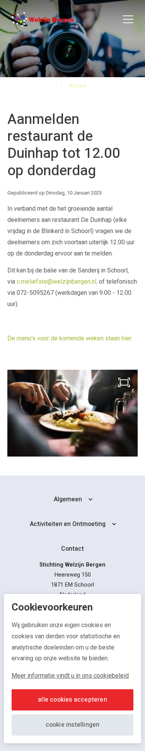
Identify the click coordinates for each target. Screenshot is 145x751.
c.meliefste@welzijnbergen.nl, (57, 281)
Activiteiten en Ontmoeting (68, 524)
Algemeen (68, 499)
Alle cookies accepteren (72, 699)
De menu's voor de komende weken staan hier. (69, 338)
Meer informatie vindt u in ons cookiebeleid (70, 675)
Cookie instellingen (73, 724)
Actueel (77, 85)
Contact (72, 548)
